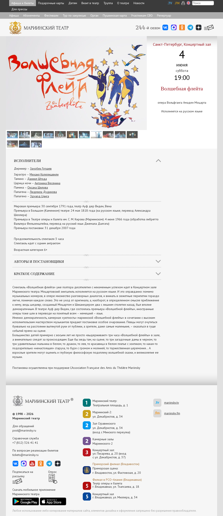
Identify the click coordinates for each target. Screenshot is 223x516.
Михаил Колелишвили (44, 174)
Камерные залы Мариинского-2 (103, 441)
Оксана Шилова (37, 187)
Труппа (108, 3)
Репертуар (164, 15)
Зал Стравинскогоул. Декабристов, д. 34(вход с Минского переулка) (111, 428)
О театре (123, 3)
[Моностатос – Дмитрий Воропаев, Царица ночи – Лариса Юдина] (24, 144)
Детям (72, 3)
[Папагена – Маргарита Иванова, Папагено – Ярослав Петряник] (120, 134)
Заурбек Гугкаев (41, 168)
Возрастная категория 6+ (30, 250)
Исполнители (27, 161)
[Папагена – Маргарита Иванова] (60, 134)
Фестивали (51, 15)
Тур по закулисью (74, 15)
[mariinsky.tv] (158, 403)
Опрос (52, 472)
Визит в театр (90, 3)
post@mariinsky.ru (24, 430)
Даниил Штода (37, 179)
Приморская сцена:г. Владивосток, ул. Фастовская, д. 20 (112, 470)
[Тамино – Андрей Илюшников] (84, 134)
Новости (138, 3)
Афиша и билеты (22, 3)
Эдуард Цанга (39, 196)
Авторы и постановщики (39, 261)
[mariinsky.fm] (158, 413)
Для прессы (19, 9)
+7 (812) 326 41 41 (25, 443)
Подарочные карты (51, 3)
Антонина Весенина (47, 183)
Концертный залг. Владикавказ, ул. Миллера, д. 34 (115, 495)
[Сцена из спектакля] (12, 134)
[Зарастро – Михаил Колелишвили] (36, 134)
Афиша (14, 15)
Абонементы (31, 15)
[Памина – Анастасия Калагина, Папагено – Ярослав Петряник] (96, 134)
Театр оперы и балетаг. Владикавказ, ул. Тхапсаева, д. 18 (116, 485)
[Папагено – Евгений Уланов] (132, 134)
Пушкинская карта (115, 15)
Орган (94, 15)
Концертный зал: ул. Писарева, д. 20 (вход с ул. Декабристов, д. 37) (109, 453)
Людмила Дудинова (43, 192)
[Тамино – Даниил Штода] (48, 134)
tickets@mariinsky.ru (25, 455)
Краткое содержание (34, 273)
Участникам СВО (142, 15)
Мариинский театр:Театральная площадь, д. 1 (110, 403)
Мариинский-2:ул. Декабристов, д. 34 (108, 414)
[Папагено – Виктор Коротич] (72, 134)
